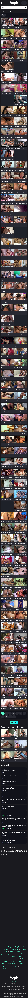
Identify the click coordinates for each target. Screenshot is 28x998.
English (2, 963)
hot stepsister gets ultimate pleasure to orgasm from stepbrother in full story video (13, 839)
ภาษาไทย (19, 951)
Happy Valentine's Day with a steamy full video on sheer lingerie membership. (13, 787)
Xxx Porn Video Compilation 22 (9, 806)
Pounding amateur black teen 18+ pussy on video (13, 775)
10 (10, 716)
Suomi (24, 946)
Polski (17, 958)
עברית (10, 958)
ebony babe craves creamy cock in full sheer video (13, 793)
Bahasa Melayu (13, 966)
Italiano (21, 963)
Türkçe (9, 946)
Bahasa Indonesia (12, 963)
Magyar (20, 956)
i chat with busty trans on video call (9, 781)
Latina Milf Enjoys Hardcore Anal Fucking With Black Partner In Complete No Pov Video (13, 819)
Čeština (13, 956)
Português (3, 966)
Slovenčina (23, 949)
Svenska (5, 961)
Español (20, 961)
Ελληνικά (5, 956)
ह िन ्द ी (23, 954)
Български (3, 968)
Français (17, 946)
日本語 (9, 954)
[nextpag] (14, 716)
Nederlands (5, 949)
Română (24, 958)
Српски (2, 946)
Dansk (21, 966)
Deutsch (5, 951)
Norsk (11, 951)
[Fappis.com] (14, 3)
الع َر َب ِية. (3, 958)
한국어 (2, 954)
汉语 (16, 954)
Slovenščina (15, 949)
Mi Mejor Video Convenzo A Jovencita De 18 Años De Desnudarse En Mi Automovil (14, 769)
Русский (13, 961)
